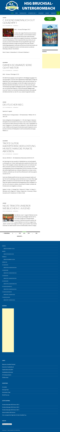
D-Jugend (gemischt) (7, 286)
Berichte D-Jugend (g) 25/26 (10, 289)
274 (28, 233)
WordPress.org (5, 395)
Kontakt (47, 13)
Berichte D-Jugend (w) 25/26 (10, 283)
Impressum (53, 13)
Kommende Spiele (50, 19)
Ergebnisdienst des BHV (7, 369)
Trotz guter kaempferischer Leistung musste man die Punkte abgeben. (19, 147)
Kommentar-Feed (6, 392)
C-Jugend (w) (5, 270)
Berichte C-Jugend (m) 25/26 (10, 278)
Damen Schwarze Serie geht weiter (17, 66)
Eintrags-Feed (5, 389)
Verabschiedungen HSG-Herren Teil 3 (10, 404)
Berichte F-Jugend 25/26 (9, 300)
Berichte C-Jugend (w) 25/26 (10, 272)
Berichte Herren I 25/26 (9, 248)
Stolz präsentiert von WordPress (14, 430)
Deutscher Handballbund (8, 367)
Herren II (4, 256)
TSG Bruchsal (5, 377)
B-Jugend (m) (5, 264)
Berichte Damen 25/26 (9, 254)
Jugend (4, 17)
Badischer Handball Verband (8, 364)
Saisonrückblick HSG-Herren (8, 412)
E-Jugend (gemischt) (7, 291)
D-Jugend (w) (5, 281)
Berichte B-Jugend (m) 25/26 (10, 267)
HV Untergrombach (6, 374)
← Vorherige (6, 233)
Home (12, 13)
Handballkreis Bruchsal (7, 372)
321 (36, 233)
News (16, 13)
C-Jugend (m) (5, 275)
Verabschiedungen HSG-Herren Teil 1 (10, 409)
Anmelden (4, 387)
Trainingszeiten (23, 13)
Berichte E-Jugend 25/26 (9, 294)
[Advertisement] (51, 61)
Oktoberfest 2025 (31, 13)
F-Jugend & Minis (6, 297)
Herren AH (4, 262)
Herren (4, 245)
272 (20, 233)
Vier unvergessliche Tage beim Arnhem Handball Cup (14, 415)
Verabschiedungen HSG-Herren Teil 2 (10, 407)
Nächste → (20, 236)
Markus (16, 25)
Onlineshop (41, 13)
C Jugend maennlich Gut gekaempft (19, 21)
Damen (3, 251)
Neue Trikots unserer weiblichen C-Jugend (17, 207)
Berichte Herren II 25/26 (9, 259)
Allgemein (5, 62)
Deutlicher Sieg (13, 104)
